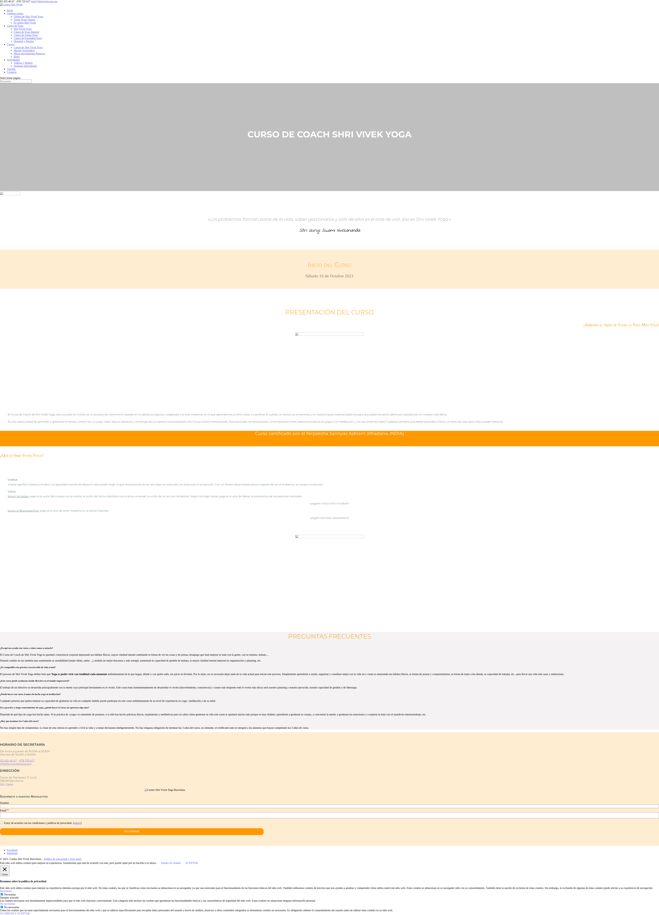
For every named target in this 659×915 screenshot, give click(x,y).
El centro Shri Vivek (25, 22)
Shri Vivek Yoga (23, 28)
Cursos (10, 44)
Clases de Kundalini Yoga (28, 38)
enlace (77, 823)
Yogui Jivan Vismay (25, 19)
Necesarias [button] (6, 891)
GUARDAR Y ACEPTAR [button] (15, 913)
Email (4, 810)
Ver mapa (6, 784)
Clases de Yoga (15, 25)
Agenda (11, 69)
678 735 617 (26, 760)
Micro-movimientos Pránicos (29, 53)
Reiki (17, 56)
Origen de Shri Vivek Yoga (28, 16)
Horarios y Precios (24, 41)
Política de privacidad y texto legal (62, 859)
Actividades (13, 59)
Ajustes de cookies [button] (171, 862)
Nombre (4, 802)
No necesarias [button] (7, 903)
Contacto (12, 72)
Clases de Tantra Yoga (26, 35)
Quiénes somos (15, 13)
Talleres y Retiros (23, 62)
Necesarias (10, 894)
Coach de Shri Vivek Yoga (28, 47)
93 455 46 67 (8, 760)
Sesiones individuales (25, 65)
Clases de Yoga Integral (26, 32)
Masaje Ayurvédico (24, 50)
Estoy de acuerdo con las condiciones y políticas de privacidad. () (42, 823)
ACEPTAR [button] (191, 862)
